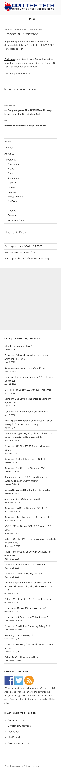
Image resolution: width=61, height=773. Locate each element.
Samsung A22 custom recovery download (26, 411)
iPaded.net (13, 731)
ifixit (26, 41)
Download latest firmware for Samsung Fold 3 (28, 517)
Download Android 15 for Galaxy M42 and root (28, 564)
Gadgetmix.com (16, 720)
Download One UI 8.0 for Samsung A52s (25, 468)
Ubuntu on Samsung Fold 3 (18, 346)
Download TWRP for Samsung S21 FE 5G (25, 508)
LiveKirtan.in (14, 737)
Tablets (12, 215)
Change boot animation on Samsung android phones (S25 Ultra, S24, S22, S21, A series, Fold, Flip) (28, 586)
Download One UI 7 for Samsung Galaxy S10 (27, 626)
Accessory (13, 164)
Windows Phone (16, 220)
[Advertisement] (30, 299)
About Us (9, 153)
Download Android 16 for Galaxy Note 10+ (26, 459)
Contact (8, 147)
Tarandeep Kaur (33, 30)
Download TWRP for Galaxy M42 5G (23, 573)
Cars (10, 173)
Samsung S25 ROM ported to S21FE (23, 499)
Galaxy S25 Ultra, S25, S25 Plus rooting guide (28, 599)
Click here (9, 73)
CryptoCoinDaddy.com (20, 726)
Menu (32, 19)
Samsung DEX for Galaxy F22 (19, 635)
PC (9, 206)
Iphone (33, 89)
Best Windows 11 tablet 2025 (19, 252)
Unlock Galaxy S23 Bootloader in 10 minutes (27, 490)
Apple (12, 89)
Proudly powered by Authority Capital (21, 766)
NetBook (12, 201)
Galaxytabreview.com (19, 743)
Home (7, 141)
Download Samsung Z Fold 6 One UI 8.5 (24, 368)
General (22, 89)
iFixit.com (9, 59)
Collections (14, 178)
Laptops (12, 192)
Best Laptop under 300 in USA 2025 (23, 246)
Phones (12, 210)
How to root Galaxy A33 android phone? (25, 608)
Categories (10, 159)
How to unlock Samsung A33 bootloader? (26, 617)
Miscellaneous (15, 196)
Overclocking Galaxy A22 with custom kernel (27, 390)
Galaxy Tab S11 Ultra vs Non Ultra (21, 657)
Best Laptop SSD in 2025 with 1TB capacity (26, 258)
